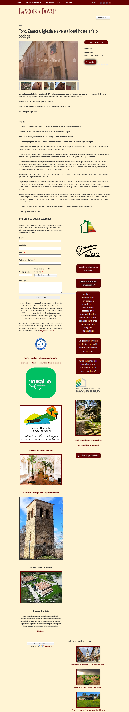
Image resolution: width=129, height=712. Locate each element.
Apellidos (23, 245)
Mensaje (23, 280)
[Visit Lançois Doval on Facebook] (101, 3)
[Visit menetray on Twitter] (104, 3)
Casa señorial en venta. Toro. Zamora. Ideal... (88, 665)
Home (19, 3)
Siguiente (74, 60)
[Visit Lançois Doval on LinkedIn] (107, 3)
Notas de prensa (49, 3)
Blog (58, 3)
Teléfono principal (27, 260)
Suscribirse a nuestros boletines (42, 270)
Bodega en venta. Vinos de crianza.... (88, 687)
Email (22, 253)
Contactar (93, 3)
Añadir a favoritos (96, 42)
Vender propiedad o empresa (32, 3)
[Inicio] (37, 11)
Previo (23, 60)
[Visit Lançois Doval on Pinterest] (110, 3)
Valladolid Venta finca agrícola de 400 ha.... (88, 710)
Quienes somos (68, 3)
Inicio (20, 26)
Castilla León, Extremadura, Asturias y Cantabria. (40, 358)
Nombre (22, 238)
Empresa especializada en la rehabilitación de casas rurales (41, 363)
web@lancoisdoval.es (46, 331)
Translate (48, 646)
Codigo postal (25, 272)
